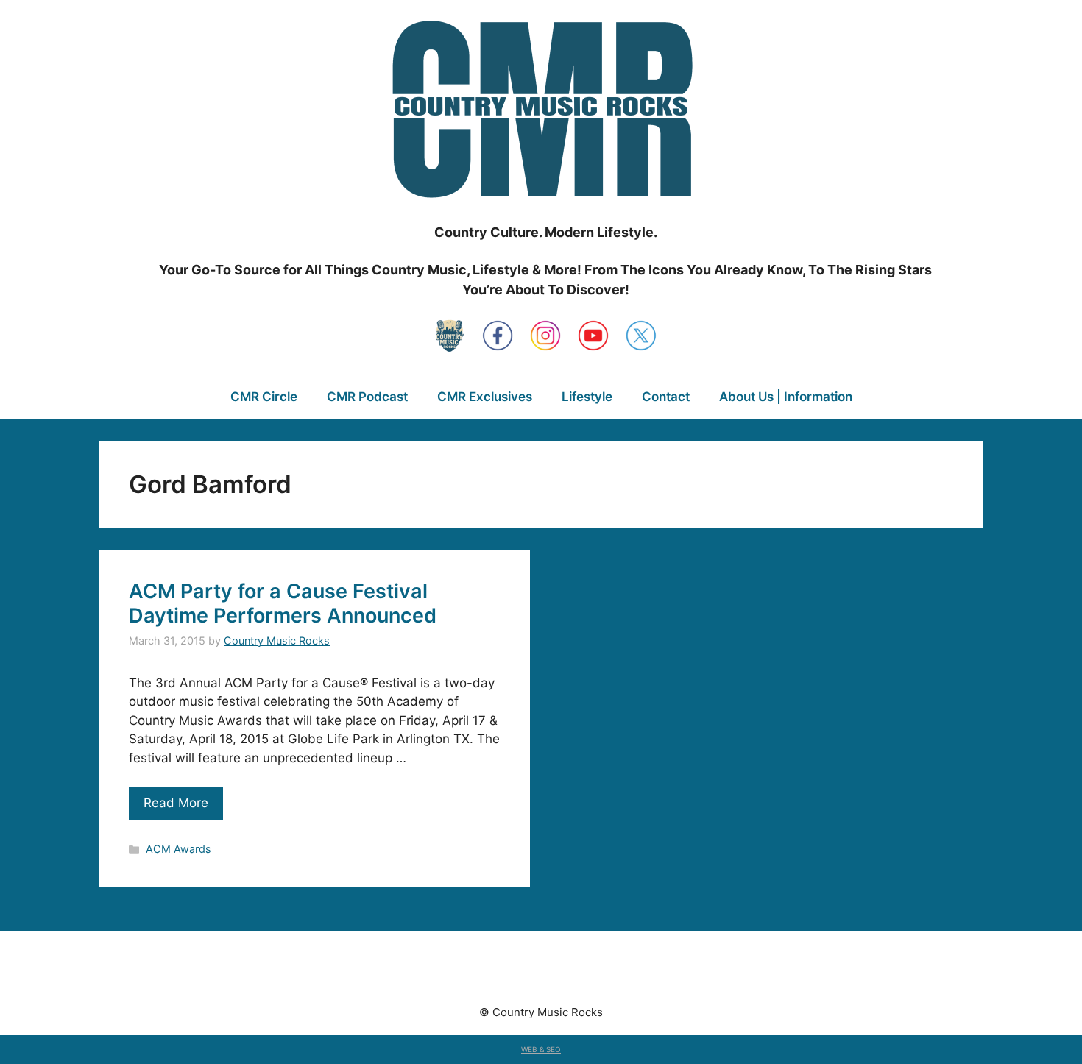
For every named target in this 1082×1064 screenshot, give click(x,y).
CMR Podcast (367, 396)
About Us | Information (785, 396)
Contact (666, 396)
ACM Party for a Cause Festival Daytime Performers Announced (282, 603)
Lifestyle (587, 396)
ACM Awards (178, 849)
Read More (176, 802)
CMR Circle (263, 396)
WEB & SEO (541, 1049)
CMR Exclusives (484, 396)
